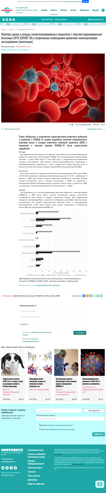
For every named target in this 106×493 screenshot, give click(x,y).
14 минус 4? (24, 324)
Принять (85, 1)
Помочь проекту (34, 475)
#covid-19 (85, 387)
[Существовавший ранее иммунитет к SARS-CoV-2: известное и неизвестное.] (93, 362)
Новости (54, 10)
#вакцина (87, 389)
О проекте (31, 471)
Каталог (73, 10)
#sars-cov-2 (33, 389)
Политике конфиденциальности (72, 1)
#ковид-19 (24, 50)
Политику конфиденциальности (60, 425)
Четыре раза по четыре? (46, 415)
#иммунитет (94, 389)
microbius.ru (58, 454)
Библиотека (84, 10)
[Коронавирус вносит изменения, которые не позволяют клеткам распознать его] (40, 362)
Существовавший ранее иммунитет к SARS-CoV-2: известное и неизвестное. (91, 381)
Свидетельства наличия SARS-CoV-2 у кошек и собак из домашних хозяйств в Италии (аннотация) (13, 382)
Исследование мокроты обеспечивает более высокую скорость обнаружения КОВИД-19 (66, 382)
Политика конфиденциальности (36, 462)
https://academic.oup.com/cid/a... (48, 285)
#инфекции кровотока (10, 50)
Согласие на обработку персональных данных (36, 455)
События (63, 10)
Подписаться (97, 19)
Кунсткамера (61, 19)
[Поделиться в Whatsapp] (94, 296)
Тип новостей (94, 410)
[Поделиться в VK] (83, 296)
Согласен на (57, 429)
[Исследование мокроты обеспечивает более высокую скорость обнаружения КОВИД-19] (66, 362)
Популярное (47, 19)
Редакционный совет (36, 450)
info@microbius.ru (8, 475)
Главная (44, 10)
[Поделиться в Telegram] (90, 296)
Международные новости (26, 29)
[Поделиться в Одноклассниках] (87, 296)
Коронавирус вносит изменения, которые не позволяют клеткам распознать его (37, 382)
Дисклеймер (32, 479)
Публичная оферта (35, 467)
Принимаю (56, 425)
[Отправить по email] (97, 296)
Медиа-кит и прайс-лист (36, 483)
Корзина (95, 10)
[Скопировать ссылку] (101, 296)
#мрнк (47, 389)
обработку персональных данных (62, 429)
